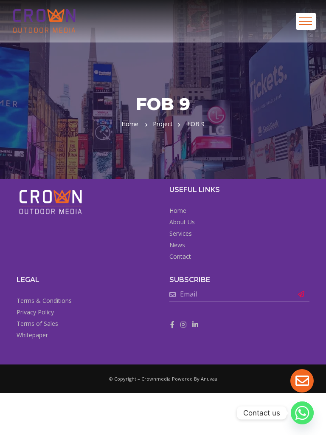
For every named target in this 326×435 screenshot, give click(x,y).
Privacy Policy (35, 312)
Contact (180, 256)
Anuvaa (209, 379)
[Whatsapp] (302, 412)
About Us (182, 222)
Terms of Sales (37, 323)
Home (129, 124)
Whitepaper (32, 335)
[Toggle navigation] (306, 21)
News (177, 245)
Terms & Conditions (44, 301)
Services (180, 233)
